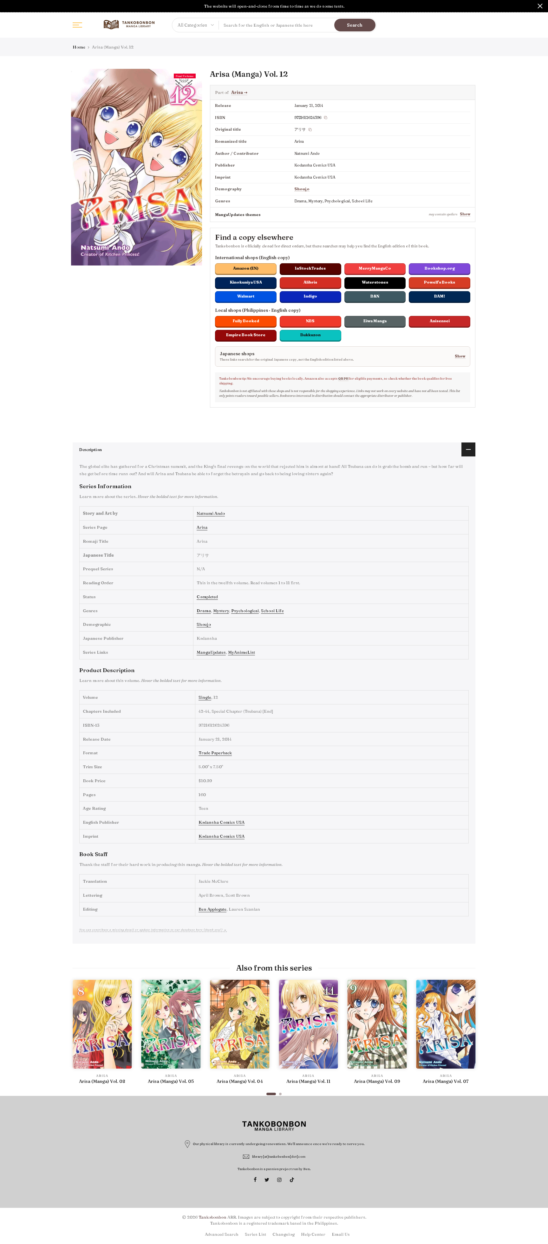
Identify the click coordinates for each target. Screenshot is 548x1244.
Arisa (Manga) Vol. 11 (308, 1081)
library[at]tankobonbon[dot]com (279, 1156)
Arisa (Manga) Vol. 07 (446, 1081)
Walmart (245, 296)
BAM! (439, 296)
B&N (374, 296)
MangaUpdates (211, 652)
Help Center (313, 1234)
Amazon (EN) (245, 268)
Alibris (310, 282)
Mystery (221, 610)
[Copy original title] (310, 130)
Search (354, 25)
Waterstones (375, 282)
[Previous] (79, 1034)
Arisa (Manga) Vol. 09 (377, 1081)
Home (79, 46)
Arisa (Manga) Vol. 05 (171, 1081)
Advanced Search (221, 1234)
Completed (207, 596)
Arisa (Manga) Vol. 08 (102, 1081)
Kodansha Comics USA (222, 822)
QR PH (343, 378)
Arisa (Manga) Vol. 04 (240, 1081)
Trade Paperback (215, 752)
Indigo (310, 296)
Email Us (341, 1234)
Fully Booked (246, 320)
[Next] (469, 1034)
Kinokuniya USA (246, 282)
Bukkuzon (310, 334)
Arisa (239, 92)
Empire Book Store (245, 334)
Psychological (245, 610)
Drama (204, 610)
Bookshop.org (440, 268)
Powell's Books (439, 282)
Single (205, 697)
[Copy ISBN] (325, 117)
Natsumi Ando (211, 513)
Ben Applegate (212, 909)
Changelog (283, 1234)
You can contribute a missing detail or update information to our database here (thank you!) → (153, 929)
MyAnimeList (241, 652)
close (8, 6)
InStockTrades (310, 268)
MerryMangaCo (375, 268)
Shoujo (302, 189)
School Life (272, 610)
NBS (310, 320)
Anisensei (440, 320)
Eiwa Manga (375, 320)
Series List (255, 1234)
